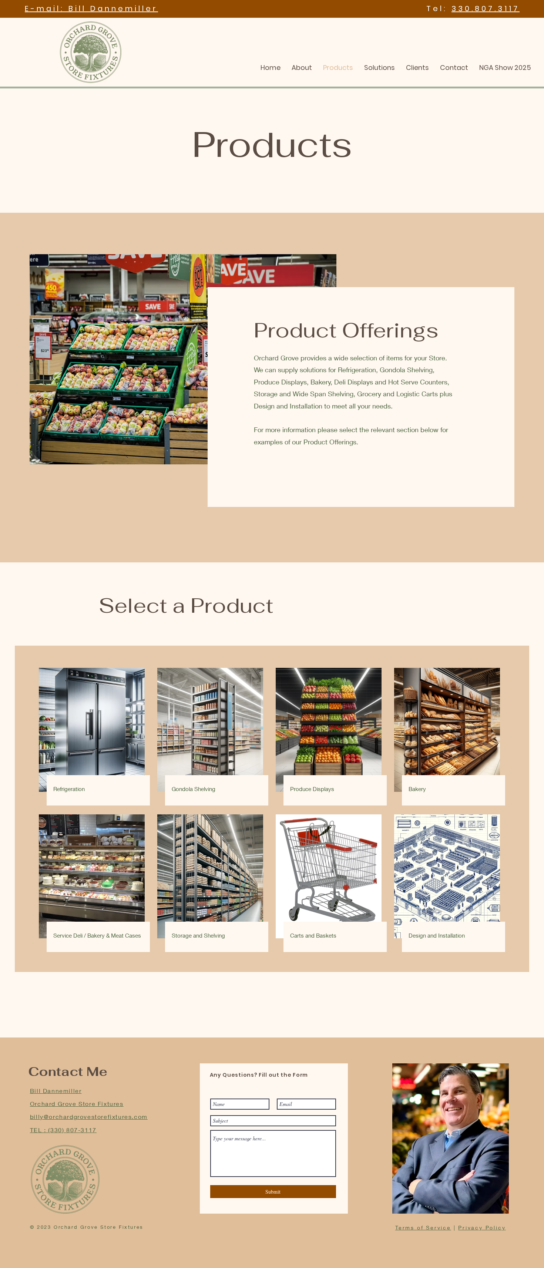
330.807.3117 (485, 8)
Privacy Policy (482, 1227)
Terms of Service (423, 1227)
